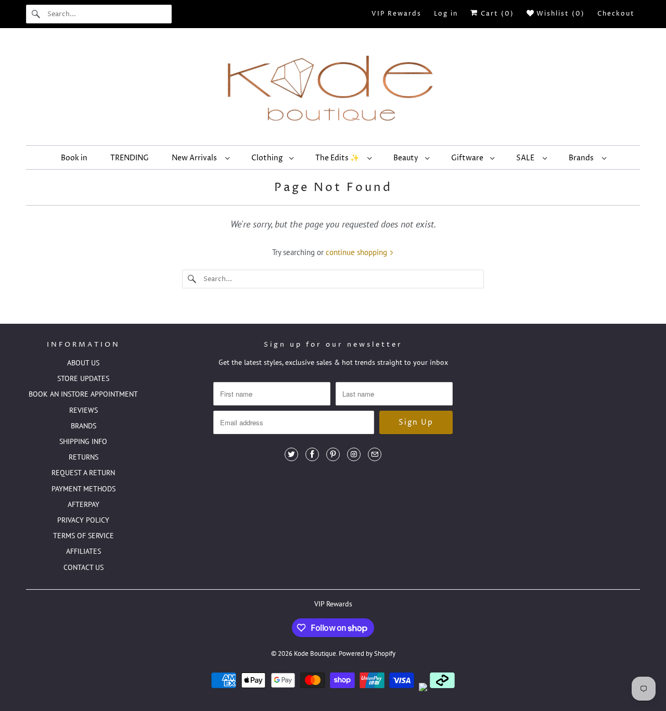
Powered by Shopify (367, 653)
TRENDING (129, 158)
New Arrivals (196, 158)
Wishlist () (559, 13)
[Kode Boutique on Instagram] (354, 454)
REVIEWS (83, 410)
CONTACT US (83, 567)
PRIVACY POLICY (83, 520)
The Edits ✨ (338, 158)
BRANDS (83, 425)
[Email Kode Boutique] (374, 454)
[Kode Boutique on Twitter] (291, 454)
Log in (446, 13)
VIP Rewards (396, 13)
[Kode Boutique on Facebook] (312, 454)
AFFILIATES (83, 551)
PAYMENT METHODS (84, 488)
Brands (583, 158)
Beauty (406, 158)
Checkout (616, 13)
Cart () (496, 13)
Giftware (468, 158)
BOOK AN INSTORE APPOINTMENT (83, 394)
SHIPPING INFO (83, 441)
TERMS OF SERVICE (83, 535)
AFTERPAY (83, 504)
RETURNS (83, 457)
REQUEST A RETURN (83, 472)
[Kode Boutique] (333, 89)
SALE (526, 158)
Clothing (267, 158)
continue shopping (357, 252)
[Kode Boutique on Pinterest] (333, 454)
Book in (74, 158)
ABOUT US (83, 362)
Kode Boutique (315, 653)
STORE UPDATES (83, 378)
